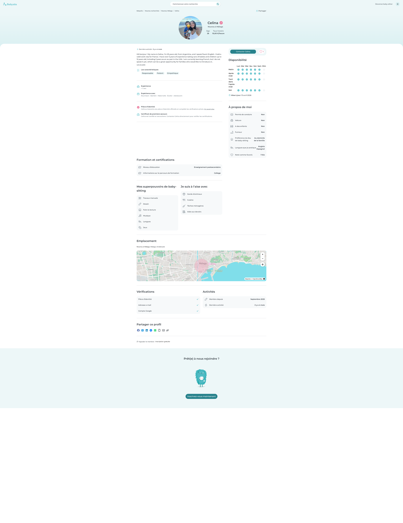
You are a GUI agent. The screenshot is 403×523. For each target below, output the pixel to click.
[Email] (163, 330)
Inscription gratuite (162, 342)
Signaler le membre (146, 342)
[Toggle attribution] (264, 279)
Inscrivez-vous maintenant (201, 396)
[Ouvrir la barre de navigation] (398, 4)
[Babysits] (10, 4)
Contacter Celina (243, 52)
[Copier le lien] (167, 330)
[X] (142, 330)
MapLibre (248, 279)
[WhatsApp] (155, 330)
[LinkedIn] (146, 330)
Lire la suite (141, 65)
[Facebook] (138, 330)
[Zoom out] (262, 259)
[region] (201, 266)
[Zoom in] (262, 254)
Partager (262, 11)
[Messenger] (151, 330)
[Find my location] (262, 264)
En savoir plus (209, 109)
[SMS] (159, 330)
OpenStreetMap (257, 279)
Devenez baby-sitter (384, 4)
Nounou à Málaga (215, 27)
